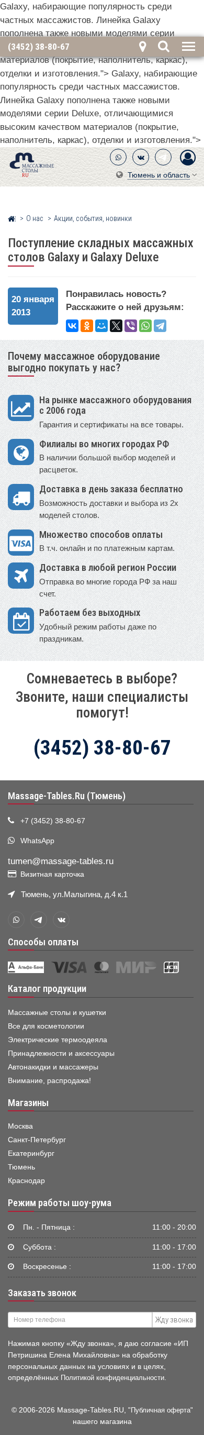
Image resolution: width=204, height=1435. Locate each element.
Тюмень (21, 1167)
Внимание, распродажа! (49, 1081)
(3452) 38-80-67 (39, 46)
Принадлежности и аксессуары (61, 1053)
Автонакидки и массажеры (53, 1067)
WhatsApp (37, 841)
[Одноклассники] (87, 325)
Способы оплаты (43, 942)
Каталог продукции (47, 989)
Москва (20, 1126)
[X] (116, 325)
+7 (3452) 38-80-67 (52, 821)
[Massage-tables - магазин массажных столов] (32, 163)
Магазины (28, 1103)
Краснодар (26, 1181)
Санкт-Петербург (37, 1140)
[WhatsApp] (118, 157)
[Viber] (130, 325)
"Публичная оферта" (160, 1410)
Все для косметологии (46, 1026)
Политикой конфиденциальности (112, 1378)
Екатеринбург (31, 1153)
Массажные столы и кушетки (57, 1013)
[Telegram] (163, 157)
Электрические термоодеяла (57, 1040)
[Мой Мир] (101, 325)
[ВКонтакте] (140, 157)
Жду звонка (174, 1319)
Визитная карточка (52, 874)
